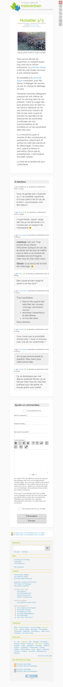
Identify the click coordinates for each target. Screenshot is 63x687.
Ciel (30, 642)
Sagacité (26, 631)
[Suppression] (28, 443)
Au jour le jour (24, 627)
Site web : (21, 432)
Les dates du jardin (21, 577)
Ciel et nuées (24, 629)
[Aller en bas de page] (60, 17)
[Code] (37, 443)
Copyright (18, 561)
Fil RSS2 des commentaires (27, 671)
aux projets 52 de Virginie (26, 608)
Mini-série (32, 26)
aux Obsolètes (22, 615)
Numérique (35, 631)
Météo (16, 649)
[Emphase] (20, 443)
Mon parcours (19, 563)
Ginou (20, 274)
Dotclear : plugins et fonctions (25, 582)
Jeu (18, 642)
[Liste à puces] (46, 443)
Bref (15, 627)
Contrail (17, 651)
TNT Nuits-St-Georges (22, 584)
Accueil (16, 552)
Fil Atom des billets (24, 664)
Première (38, 646)
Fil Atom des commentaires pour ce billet (29, 533)
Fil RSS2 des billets (24, 669)
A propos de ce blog (21, 560)
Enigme (17, 646)
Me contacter (19, 567)
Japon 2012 (45, 631)
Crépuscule (27, 597)
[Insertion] (24, 443)
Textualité (17, 631)
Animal (16, 644)
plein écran (32, 602)
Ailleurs (46, 646)
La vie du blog (27, 633)
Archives (25, 552)
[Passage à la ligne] (41, 443)
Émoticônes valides (21, 575)
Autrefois (17, 633)
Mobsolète (34, 647)
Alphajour (30, 646)
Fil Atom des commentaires (27, 666)
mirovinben (22, 235)
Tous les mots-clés (45, 656)
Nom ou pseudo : (21, 415)
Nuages (36, 642)
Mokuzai (46, 649)
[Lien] (26, 447)
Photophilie (43, 629)
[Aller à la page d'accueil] (60, 2)
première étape (38, 67)
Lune (33, 649)
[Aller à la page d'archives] (60, 6)
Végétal (38, 26)
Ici (15, 642)
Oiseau (42, 647)
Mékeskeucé (41, 651)
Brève (23, 644)
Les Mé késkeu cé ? (24, 593)
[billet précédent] (60, 21)
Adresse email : (20, 424)
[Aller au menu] (60, 13)
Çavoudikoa (25, 649)
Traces (16, 647)
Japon (38, 649)
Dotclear (34, 629)
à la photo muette (23, 610)
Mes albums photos (21, 586)
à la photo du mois (24, 612)
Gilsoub (21, 212)
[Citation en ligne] (33, 443)
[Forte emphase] (15, 443)
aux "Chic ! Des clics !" (25, 617)
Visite (23, 646)
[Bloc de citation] (21, 447)
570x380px (21, 602)
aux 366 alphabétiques (25, 613)
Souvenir (31, 651)
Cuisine (24, 651)
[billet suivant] (60, 24)
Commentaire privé (34, 411)
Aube (19, 597)
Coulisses (43, 642)
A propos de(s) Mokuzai (23, 579)
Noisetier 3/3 (31, 20)
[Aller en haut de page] (60, 10)
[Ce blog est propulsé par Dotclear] (31, 676)
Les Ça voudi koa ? (24, 595)
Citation (46, 644)
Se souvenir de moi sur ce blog (33, 509)
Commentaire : (20, 440)
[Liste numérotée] (15, 447)
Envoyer (31, 521)
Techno (16, 653)
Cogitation (24, 647)
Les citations (21, 591)
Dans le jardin (35, 25)
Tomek (21, 329)
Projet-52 (30, 644)
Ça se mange (36, 627)
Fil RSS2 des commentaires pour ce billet (29, 535)
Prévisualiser (31, 516)
